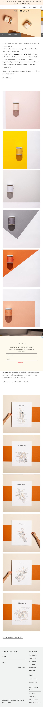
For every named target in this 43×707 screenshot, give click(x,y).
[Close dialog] (41, 337)
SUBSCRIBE (21, 362)
